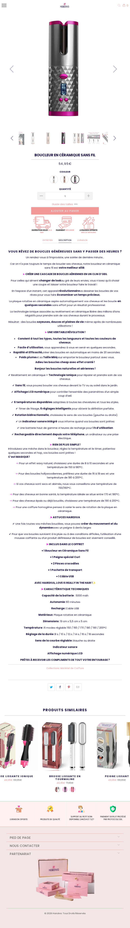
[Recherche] (119, 5)
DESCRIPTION (65, 240)
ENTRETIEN (48, 240)
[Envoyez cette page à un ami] (77, 687)
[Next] (114, 69)
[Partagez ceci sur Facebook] (60, 687)
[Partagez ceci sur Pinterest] (69, 687)
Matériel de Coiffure (72, 668)
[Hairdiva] (64, 6)
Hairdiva (57, 913)
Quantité (65, 189)
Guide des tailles (62, 204)
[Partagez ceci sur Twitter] (51, 687)
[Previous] (12, 69)
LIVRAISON (82, 240)
